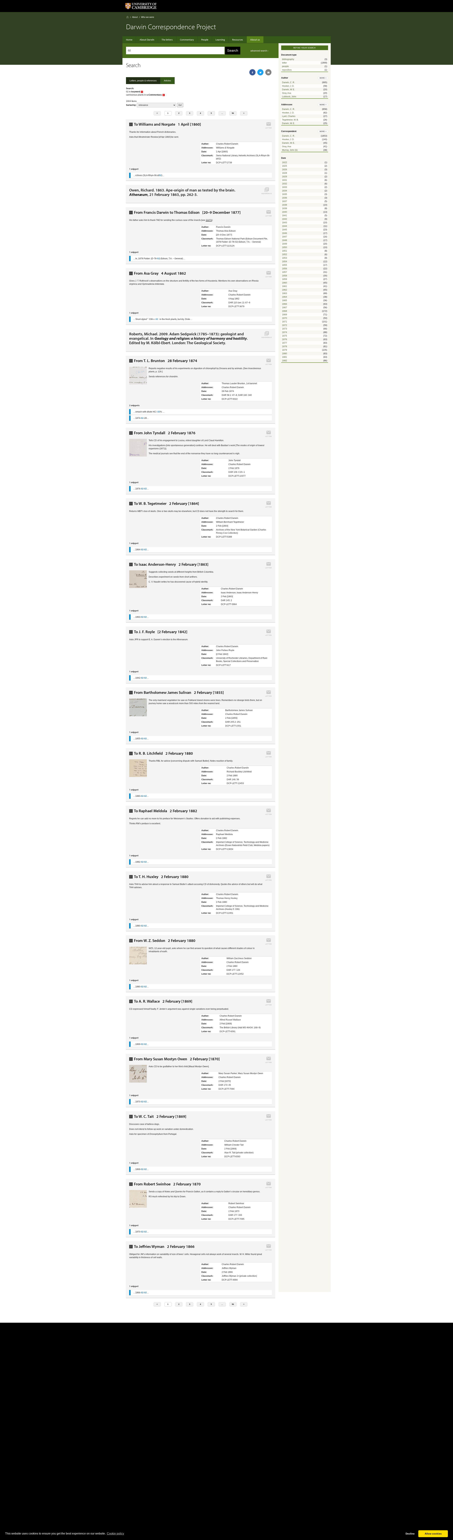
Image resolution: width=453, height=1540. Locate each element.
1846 (284, 233)
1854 (284, 261)
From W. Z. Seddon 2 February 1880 (164, 940)
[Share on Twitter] (260, 72)
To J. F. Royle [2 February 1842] (160, 632)
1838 (284, 205)
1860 (284, 283)
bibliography (288, 59)
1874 (284, 332)
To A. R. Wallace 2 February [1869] (163, 1001)
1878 (284, 346)
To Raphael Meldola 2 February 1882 (165, 811)
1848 (284, 240)
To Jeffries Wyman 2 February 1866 (164, 1246)
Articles (167, 80)
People (204, 39)
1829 (284, 176)
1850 (284, 247)
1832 (284, 183)
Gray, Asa (286, 93)
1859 (284, 279)
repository (287, 70)
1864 (284, 297)
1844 (284, 226)
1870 (284, 318)
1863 (284, 293)
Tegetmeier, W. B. (290, 120)
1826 (284, 169)
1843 (284, 222)
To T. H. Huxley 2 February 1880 (161, 876)
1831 (284, 180)
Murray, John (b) (290, 150)
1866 (284, 304)
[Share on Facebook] (252, 72)
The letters (167, 39)
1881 (284, 357)
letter (284, 63)
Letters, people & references (143, 80)
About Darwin (147, 39)
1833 (284, 187)
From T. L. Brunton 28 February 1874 (165, 361)
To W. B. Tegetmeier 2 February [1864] (166, 503)
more (323, 78)
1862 (284, 290)
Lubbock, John (289, 96)
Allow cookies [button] (433, 1533)
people (285, 66)
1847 (284, 237)
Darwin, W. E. (288, 89)
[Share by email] (268, 72)
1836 (284, 198)
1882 (284, 360)
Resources (237, 39)
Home (127, 17)
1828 (284, 173)
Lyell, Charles (288, 116)
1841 (284, 215)
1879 (284, 350)
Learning (220, 39)
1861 (284, 286)
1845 (284, 229)
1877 (284, 343)
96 (233, 113)
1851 (284, 251)
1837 (284, 201)
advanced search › (259, 51)
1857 (284, 272)
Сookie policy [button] (115, 1533)
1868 (284, 311)
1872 (284, 325)
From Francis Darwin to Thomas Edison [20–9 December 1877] (187, 212)
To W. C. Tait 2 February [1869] (160, 1116)
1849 (284, 244)
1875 (284, 336)
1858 (284, 275)
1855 (284, 265)
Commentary (187, 39)
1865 (284, 300)
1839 (284, 208)
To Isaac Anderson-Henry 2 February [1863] (171, 564)
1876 (284, 339)
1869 (284, 314)
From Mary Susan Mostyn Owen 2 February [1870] (177, 1059)
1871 (284, 321)
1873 (284, 329)
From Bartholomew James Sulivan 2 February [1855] (179, 692)
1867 (284, 307)
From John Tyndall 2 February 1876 (164, 433)
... (222, 113)
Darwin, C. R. (288, 82)
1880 (284, 353)
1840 (284, 212)
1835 (284, 194)
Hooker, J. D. (288, 86)
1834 (284, 191)
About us (255, 39)
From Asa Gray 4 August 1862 (160, 273)
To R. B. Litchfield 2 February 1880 (163, 753)
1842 (284, 219)
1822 (284, 162)
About (135, 17)
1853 (284, 258)
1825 (284, 166)
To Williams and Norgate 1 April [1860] (167, 124)
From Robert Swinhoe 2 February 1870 (167, 1184)
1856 (284, 268)
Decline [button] (410, 1533)
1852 (284, 254)
